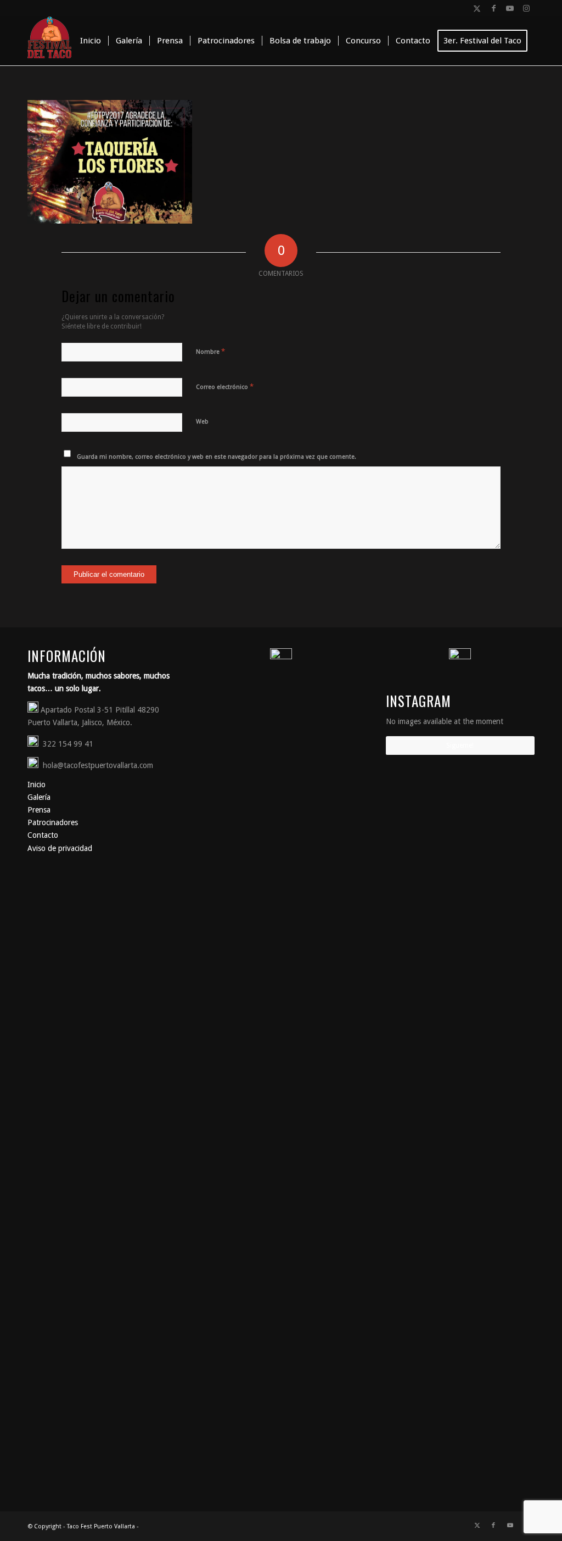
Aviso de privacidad (59, 848)
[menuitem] (90, 40)
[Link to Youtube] (510, 8)
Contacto (42, 835)
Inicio (36, 784)
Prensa (38, 809)
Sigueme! (460, 745)
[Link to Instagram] (526, 8)
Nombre (210, 351)
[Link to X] (477, 8)
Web (202, 421)
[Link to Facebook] (493, 8)
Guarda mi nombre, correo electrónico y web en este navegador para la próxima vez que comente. (216, 456)
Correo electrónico (225, 386)
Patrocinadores (52, 822)
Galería (38, 797)
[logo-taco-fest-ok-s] (49, 40)
